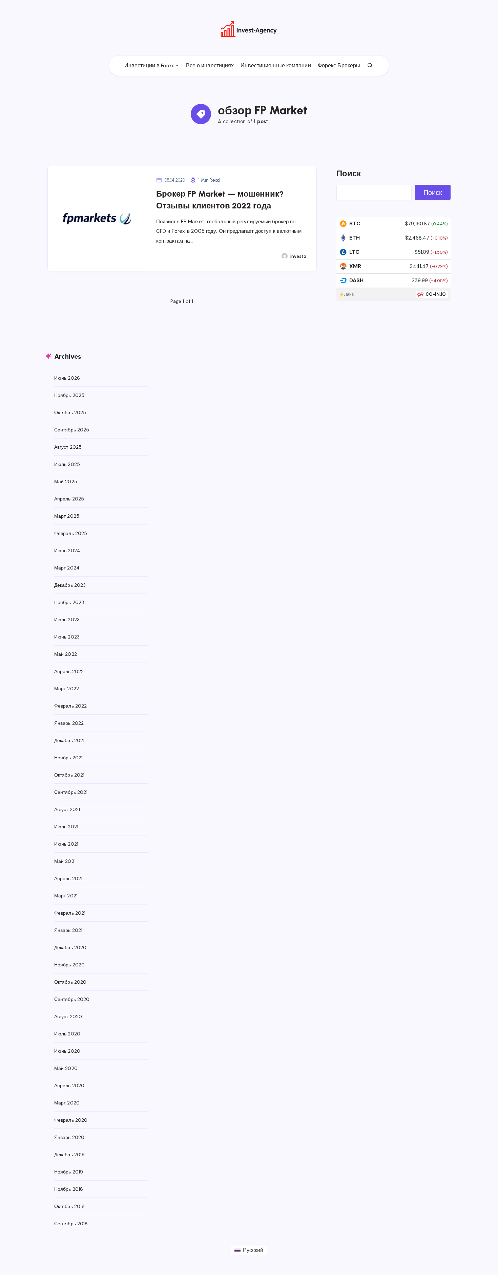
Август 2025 (68, 447)
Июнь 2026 (67, 378)
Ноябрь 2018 (68, 1189)
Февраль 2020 (70, 1120)
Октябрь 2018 (69, 1206)
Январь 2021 (68, 930)
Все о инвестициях (210, 65)
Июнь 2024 (67, 550)
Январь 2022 (69, 723)
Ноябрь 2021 (68, 758)
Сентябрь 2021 (70, 792)
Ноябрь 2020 (69, 965)
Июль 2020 (67, 1034)
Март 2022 (66, 689)
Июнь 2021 (66, 844)
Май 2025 (65, 481)
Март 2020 (67, 1103)
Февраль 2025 (70, 533)
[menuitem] (249, 1250)
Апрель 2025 (69, 499)
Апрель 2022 (69, 671)
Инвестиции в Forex (149, 65)
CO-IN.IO (436, 294)
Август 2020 (68, 1016)
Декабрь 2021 (69, 740)
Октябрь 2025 (70, 412)
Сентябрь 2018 (71, 1224)
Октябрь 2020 (70, 982)
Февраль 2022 (70, 706)
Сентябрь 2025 (71, 430)
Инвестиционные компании (276, 65)
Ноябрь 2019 (68, 1172)
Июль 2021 (66, 827)
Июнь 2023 (67, 637)
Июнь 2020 (67, 1051)
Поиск (348, 173)
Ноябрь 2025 (69, 395)
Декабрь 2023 (70, 585)
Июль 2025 (67, 464)
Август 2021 (67, 809)
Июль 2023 (67, 620)
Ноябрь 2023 (69, 602)
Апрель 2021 (68, 878)
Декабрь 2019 (69, 1154)
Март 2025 (66, 516)
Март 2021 (66, 896)
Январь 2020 (69, 1137)
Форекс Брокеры (339, 65)
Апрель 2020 (69, 1085)
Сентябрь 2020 (71, 999)
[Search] (370, 65)
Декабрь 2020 (70, 947)
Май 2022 (65, 654)
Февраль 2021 (69, 913)
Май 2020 (66, 1068)
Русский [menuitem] (253, 1250)
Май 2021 (65, 861)
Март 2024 (67, 568)
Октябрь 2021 (69, 775)
